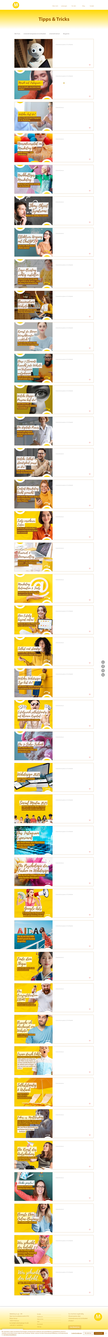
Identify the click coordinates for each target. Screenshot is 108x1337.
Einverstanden (99, 1333)
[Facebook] (103, 666)
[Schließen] (106, 1333)
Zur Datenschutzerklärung (9, 1334)
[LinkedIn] (103, 675)
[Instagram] (103, 670)
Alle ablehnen (88, 1333)
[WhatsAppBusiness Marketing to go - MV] (103, 662)
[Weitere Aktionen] (90, 42)
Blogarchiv (66, 34)
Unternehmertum (54, 34)
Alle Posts (17, 34)
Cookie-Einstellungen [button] (76, 1333)
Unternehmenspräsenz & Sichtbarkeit (35, 34)
